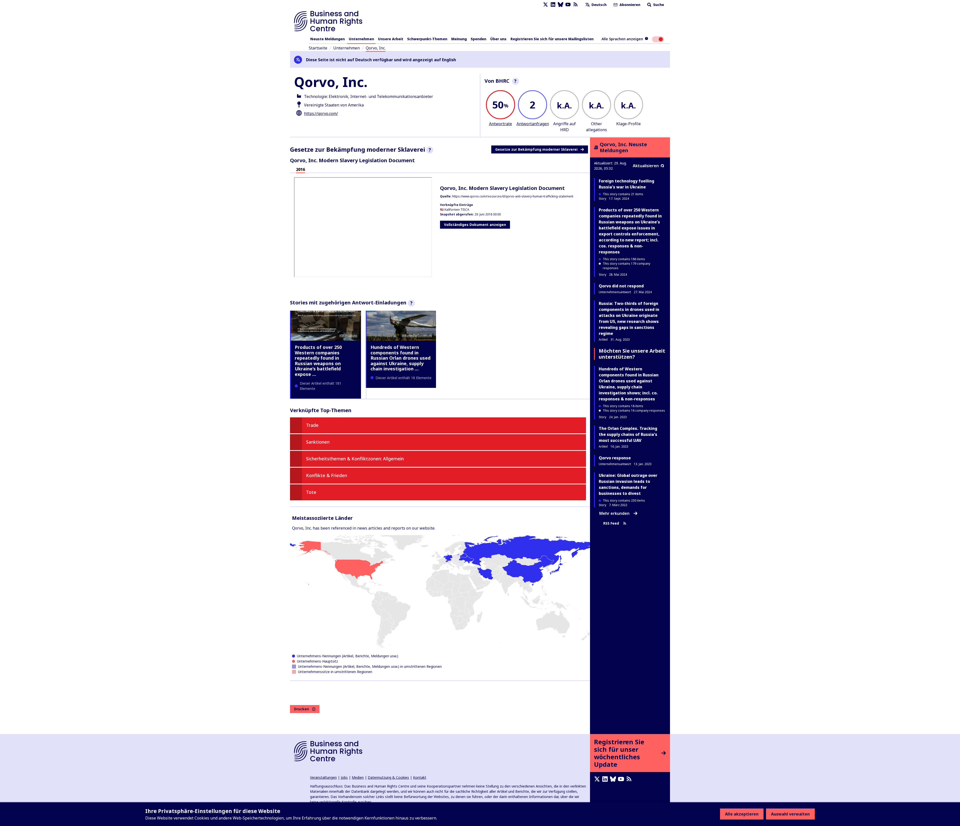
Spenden (478, 38)
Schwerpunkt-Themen (427, 38)
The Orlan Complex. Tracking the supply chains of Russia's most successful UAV (628, 434)
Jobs (344, 777)
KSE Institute (348, 335)
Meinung (459, 38)
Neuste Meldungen (327, 38)
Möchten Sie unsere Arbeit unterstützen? (632, 353)
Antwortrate (500, 123)
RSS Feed (611, 523)
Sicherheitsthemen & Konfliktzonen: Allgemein (355, 459)
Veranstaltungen (323, 777)
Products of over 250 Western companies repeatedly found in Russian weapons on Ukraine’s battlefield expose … (318, 360)
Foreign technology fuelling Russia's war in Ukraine (626, 184)
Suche (658, 4)
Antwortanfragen (532, 123)
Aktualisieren (646, 165)
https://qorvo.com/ (321, 113)
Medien (358, 777)
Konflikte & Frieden (326, 475)
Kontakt (419, 777)
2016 (300, 169)
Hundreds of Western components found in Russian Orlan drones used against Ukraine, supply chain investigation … (400, 358)
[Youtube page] (568, 4)
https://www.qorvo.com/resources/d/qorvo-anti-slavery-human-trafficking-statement (512, 196)
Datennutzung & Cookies (388, 777)
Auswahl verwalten (790, 814)
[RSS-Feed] (575, 4)
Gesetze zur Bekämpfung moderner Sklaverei (536, 149)
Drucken (301, 709)
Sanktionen (318, 442)
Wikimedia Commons (417, 335)
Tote (311, 492)
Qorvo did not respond (621, 286)
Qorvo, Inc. (376, 48)
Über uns (498, 38)
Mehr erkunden (614, 513)
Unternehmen (361, 38)
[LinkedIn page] (553, 4)
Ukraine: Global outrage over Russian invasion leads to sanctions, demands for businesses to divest (628, 484)
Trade (312, 425)
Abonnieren (629, 4)
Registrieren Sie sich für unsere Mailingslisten (552, 38)
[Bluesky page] (561, 4)
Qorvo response (615, 458)
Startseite (318, 48)
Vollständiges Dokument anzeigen (475, 224)
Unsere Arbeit (390, 38)
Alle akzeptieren (741, 814)
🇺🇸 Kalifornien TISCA (454, 209)
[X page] (545, 4)
